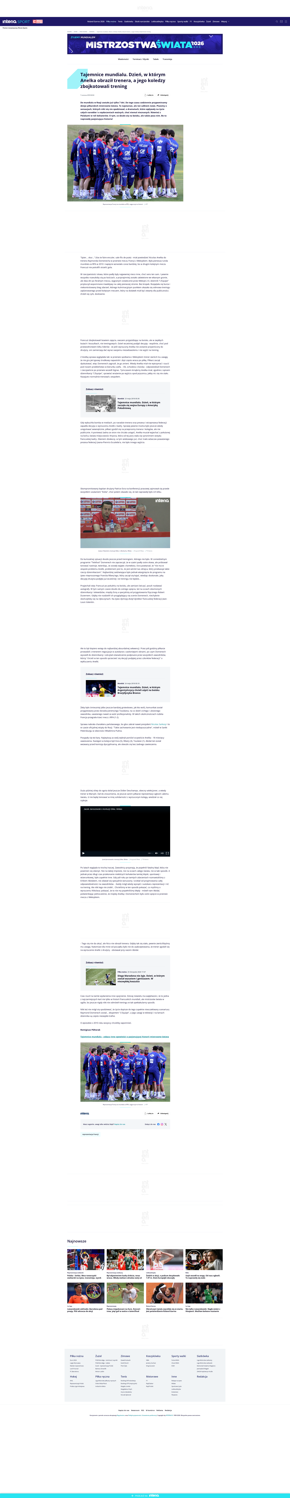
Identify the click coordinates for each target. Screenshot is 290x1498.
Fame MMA (175, 1360)
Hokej (73, 1376)
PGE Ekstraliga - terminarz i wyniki (106, 1360)
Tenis (124, 1376)
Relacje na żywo (177, 1381)
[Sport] (24, 21)
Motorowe (152, 1376)
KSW (173, 1366)
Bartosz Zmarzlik (100, 1369)
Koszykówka (153, 1356)
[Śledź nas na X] (165, 1124)
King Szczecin (150, 1366)
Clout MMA (175, 1363)
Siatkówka (203, 1356)
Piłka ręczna (102, 1376)
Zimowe (125, 1356)
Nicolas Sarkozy (158, 724)
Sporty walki (179, 1356)
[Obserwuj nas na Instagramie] (162, 1124)
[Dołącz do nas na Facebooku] (158, 1124)
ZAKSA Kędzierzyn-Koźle (205, 1371)
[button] (111, 21)
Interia (69, 31)
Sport (75, 31)
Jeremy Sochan (151, 1363)
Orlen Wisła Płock (101, 1383)
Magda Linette (125, 1386)
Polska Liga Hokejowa (77, 1386)
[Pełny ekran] (167, 853)
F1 (147, 1381)
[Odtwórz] (83, 853)
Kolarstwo (175, 1392)
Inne (174, 1376)
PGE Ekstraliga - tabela (102, 1363)
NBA (147, 1360)
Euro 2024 (73, 1360)
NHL (71, 1381)
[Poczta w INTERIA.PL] (281, 21)
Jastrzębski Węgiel (203, 1369)
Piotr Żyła (124, 1366)
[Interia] (10, 21)
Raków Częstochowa (77, 1366)
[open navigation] (286, 21)
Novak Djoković (126, 1395)
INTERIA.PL (169, 1415)
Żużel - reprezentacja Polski (104, 1366)
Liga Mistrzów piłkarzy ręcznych (105, 1381)
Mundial (92, 31)
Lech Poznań (74, 1369)
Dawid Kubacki (125, 1360)
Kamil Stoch (125, 1363)
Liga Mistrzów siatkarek (204, 1363)
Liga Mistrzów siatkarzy (204, 1360)
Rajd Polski (149, 1386)
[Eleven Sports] (38, 21)
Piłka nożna (83, 31)
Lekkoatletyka (176, 1389)
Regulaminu (121, 1415)
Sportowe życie (176, 1386)
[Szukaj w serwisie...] (277, 21)
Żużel (98, 1356)
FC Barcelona (74, 1371)
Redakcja (202, 1376)
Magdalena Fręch (126, 1389)
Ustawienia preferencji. (149, 1415)
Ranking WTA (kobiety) (128, 1381)
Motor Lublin (99, 1371)
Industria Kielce (100, 1386)
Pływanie (174, 1395)
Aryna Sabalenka (126, 1392)
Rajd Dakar (149, 1383)
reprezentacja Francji (90, 1134)
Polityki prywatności (134, 1415)
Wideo (174, 1383)
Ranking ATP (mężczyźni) (129, 1383)
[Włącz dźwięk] (156, 853)
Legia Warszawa (75, 1363)
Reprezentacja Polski (76, 1383)
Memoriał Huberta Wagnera (206, 1366)
